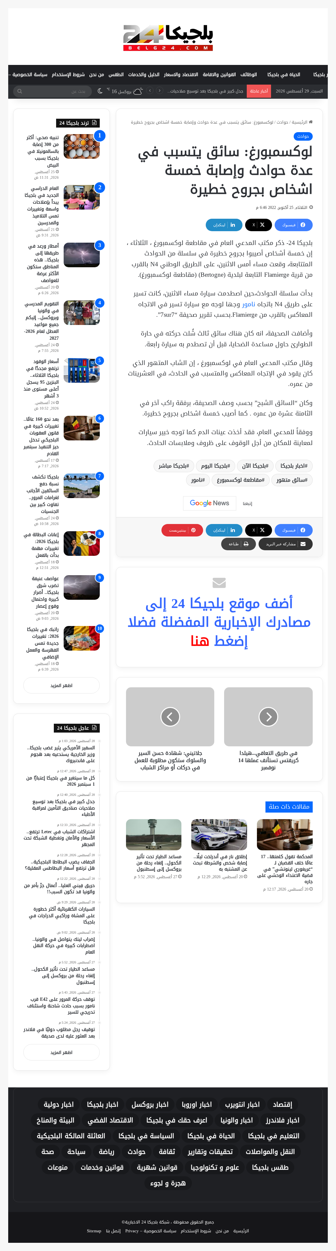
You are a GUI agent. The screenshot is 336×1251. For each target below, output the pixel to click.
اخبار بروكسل (150, 1104)
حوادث (282, 122)
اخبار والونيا (236, 1120)
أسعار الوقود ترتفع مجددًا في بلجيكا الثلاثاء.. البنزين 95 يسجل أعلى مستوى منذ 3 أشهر (41, 378)
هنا (200, 641)
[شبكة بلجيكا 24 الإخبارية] (168, 36)
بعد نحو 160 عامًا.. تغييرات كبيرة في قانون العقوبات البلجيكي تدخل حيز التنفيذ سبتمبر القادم (41, 436)
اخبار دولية (59, 1104)
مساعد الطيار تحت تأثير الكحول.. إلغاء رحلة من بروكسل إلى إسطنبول (158, 863)
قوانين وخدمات (102, 1167)
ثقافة (167, 1151)
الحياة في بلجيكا (283, 74)
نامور (248, 304)
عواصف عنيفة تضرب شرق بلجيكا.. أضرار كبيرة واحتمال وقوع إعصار (45, 592)
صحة (47, 1151)
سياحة (76, 1151)
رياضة (107, 1151)
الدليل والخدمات (143, 74)
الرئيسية (300, 122)
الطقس (116, 74)
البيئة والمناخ (55, 1120)
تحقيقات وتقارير (210, 1151)
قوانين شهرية (157, 1167)
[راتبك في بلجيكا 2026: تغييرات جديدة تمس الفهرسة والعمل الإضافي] (82, 638)
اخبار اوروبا (197, 1104)
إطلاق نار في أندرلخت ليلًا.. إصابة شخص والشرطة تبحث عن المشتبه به (220, 863)
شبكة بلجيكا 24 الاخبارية (147, 1222)
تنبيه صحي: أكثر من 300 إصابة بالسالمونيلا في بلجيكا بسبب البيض (43, 151)
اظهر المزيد (62, 685)
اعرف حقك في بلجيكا (176, 1120)
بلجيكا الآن (254, 466)
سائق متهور (291, 480)
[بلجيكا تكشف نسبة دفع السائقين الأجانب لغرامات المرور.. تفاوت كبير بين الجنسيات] (82, 486)
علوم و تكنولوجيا (215, 1167)
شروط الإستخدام (68, 74)
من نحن (96, 74)
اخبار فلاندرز (283, 1120)
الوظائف (249, 74)
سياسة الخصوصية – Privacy (150, 1231)
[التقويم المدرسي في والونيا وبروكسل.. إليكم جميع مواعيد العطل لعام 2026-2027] (82, 312)
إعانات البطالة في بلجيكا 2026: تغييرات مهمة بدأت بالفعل (41, 545)
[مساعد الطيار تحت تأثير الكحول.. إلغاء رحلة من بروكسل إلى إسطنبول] (154, 835)
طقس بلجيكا (270, 1167)
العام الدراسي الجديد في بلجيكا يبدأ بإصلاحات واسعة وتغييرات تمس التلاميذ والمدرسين (42, 205)
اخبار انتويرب (242, 1104)
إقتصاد (282, 1104)
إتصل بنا (113, 1231)
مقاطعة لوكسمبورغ (239, 480)
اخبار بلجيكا (293, 466)
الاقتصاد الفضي (110, 1120)
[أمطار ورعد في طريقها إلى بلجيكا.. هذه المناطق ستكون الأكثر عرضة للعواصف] (82, 255)
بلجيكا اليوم (214, 466)
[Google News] (209, 503)
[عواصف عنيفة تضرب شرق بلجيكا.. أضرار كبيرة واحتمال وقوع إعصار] (82, 587)
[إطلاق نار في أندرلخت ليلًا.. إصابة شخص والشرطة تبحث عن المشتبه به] (219, 835)
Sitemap (94, 1231)
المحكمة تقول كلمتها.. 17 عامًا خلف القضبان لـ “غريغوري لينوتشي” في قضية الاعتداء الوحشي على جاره (285, 869)
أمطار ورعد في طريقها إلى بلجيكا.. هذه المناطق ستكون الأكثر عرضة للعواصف (43, 263)
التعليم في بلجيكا (274, 1136)
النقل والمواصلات (270, 1151)
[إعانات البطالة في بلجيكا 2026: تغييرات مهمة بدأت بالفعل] (82, 543)
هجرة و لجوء (168, 1183)
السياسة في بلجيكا (146, 1136)
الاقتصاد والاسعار (181, 74)
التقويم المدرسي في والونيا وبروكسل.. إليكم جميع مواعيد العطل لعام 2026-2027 (41, 321)
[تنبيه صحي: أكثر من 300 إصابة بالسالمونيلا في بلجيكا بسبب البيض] (82, 146)
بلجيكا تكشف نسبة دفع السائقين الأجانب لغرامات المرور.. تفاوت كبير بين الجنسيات (43, 494)
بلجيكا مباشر (172, 466)
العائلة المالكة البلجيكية (71, 1136)
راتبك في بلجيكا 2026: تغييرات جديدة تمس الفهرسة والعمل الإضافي (42, 643)
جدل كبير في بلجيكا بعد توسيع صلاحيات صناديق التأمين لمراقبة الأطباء (178, 91)
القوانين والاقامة (219, 74)
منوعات (58, 1167)
